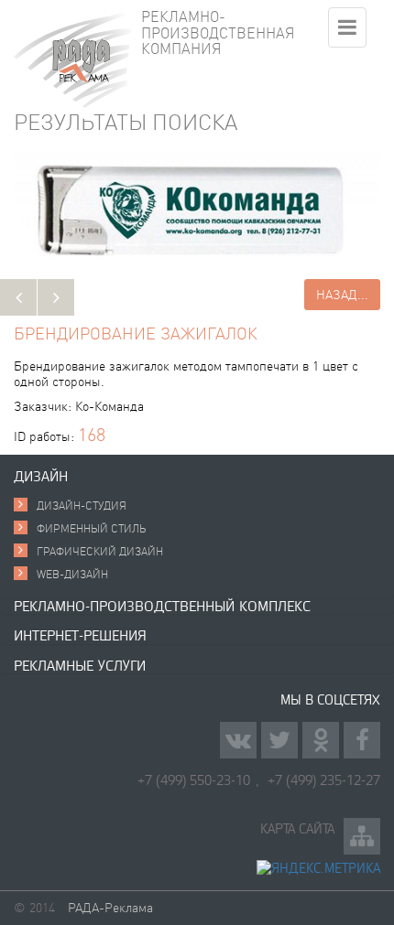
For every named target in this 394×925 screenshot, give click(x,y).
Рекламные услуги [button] (80, 665)
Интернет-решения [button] (80, 635)
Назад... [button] (342, 294)
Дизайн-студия (81, 505)
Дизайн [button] (41, 476)
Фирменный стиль (92, 528)
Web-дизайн (72, 574)
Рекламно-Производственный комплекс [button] (162, 606)
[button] (18, 297)
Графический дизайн (100, 551)
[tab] (197, 476)
